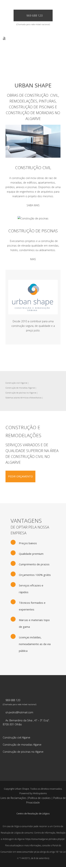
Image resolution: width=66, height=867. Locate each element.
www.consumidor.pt (26, 851)
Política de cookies (39, 798)
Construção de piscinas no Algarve (21, 392)
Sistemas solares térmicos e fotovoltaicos (23, 397)
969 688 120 (34, 15)
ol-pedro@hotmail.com (19, 712)
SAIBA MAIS (33, 205)
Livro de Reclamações (13, 798)
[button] (7, 859)
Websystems (40, 793)
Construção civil (33, 167)
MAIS (33, 259)
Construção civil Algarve (16, 382)
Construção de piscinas (33, 230)
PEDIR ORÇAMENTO (20, 476)
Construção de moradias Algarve (20, 387)
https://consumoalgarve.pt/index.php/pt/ (45, 839)
